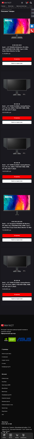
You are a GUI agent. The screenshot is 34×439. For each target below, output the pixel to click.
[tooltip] (32, 26)
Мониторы (11, 6)
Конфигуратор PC (6, 366)
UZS (32, 9)
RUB (32, 16)
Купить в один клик (16, 63)
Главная (3, 6)
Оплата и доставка (6, 353)
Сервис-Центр (5, 360)
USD (32, 13)
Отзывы (4, 363)
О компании (5, 356)
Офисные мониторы (21, 6)
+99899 (6, 424)
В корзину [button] (17, 59)
